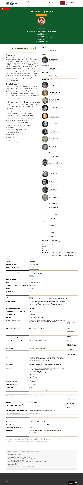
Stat (58, 2)
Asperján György (53, 76)
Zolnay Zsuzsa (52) (53, 207)
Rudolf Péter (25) (53, 189)
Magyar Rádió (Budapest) (54, 60)
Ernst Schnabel (52, 50)
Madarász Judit (52, 236)
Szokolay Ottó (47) (53, 197)
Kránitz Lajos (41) (53, 168)
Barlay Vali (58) (52, 153)
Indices (54, 2)
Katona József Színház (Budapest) (55, 100)
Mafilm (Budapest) (52, 109)
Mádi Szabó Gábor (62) (55, 92)
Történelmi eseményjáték (39, 37)
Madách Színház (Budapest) (54, 117)
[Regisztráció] (75, 2)
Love (6, 9)
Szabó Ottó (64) (53, 123)
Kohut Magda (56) (53, 131)
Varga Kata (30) (53, 203)
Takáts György (52, 225)
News (25, 2)
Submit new (68, 3)
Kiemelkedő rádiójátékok (41, 41)
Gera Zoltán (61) (53, 107)
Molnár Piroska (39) (54, 99)
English (20, 2)
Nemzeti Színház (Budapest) (54, 116)
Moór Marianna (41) (54, 115)
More (62, 3)
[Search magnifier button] (49, 3)
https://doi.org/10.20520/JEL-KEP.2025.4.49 (41, 439)
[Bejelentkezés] (72, 2)
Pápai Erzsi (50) (53, 173)
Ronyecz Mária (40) (53, 181)
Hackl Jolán (52, 68)
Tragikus (29, 37)
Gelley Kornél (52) (53, 162)
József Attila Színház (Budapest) (55, 169)
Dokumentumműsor (41, 34)
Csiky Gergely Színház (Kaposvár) (55, 101)
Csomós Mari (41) (53, 138)
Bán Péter (51, 232)
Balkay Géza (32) (53, 146)
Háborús (52, 37)
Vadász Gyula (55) (53, 59)
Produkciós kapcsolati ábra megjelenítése (23, 48)
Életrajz (48, 37)
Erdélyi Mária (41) (53, 156)
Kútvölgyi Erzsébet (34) (55, 85)
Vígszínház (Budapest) (53, 93)
